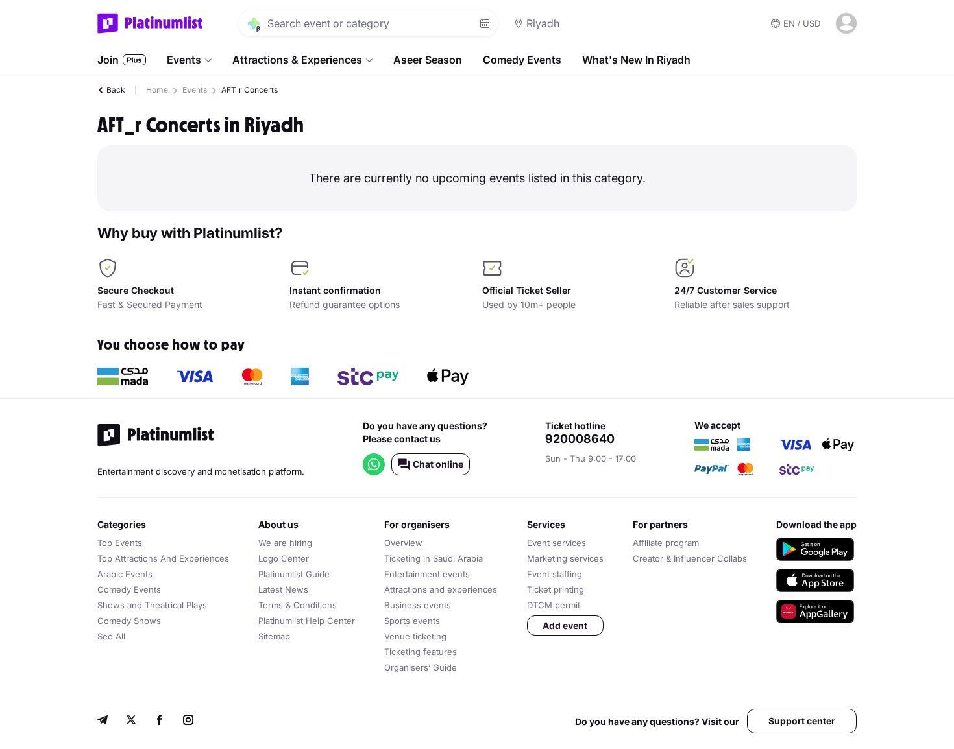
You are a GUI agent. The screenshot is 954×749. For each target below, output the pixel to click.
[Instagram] (188, 721)
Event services (556, 543)
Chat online (438, 464)
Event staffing (554, 574)
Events (184, 59)
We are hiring (285, 543)
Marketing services (565, 558)
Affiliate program (666, 543)
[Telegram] (102, 721)
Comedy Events (522, 59)
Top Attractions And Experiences (163, 558)
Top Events (119, 543)
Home (157, 90)
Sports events (412, 620)
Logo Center (283, 558)
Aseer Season (427, 59)
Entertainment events (427, 574)
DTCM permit (553, 605)
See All (111, 636)
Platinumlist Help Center (306, 620)
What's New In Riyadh (636, 59)
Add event (565, 625)
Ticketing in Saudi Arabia (433, 558)
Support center (801, 720)
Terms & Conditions (297, 605)
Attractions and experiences (440, 589)
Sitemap (274, 636)
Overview (403, 543)
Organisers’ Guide (420, 667)
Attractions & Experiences (297, 59)
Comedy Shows (129, 620)
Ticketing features (420, 652)
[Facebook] (159, 721)
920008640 (580, 439)
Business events (417, 605)
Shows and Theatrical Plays (152, 605)
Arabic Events (125, 574)
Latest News (283, 589)
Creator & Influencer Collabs (690, 558)
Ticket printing (555, 589)
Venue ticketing (415, 636)
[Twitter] (131, 721)
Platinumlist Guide (294, 574)
